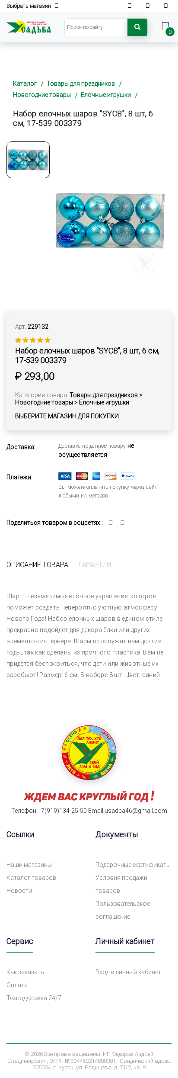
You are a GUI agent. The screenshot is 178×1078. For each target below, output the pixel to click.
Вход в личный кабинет (128, 972)
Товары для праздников (81, 83)
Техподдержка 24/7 (33, 998)
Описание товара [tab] (37, 565)
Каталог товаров (31, 877)
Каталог (25, 83)
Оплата (17, 985)
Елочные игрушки (106, 94)
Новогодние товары (42, 94)
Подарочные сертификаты (133, 864)
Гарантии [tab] (95, 565)
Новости (19, 890)
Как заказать (25, 972)
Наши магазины (29, 864)
